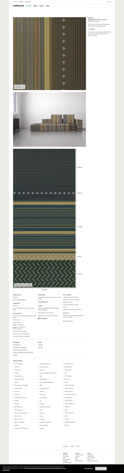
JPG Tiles (40, 347)
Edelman (21, 1)
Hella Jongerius (21, 299)
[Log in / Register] (107, 1)
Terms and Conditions (75, 315)
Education (65, 454)
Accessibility (90, 454)
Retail (76, 457)
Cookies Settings (88, 468)
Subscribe (65, 461)
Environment (66, 456)
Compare (92, 29)
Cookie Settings (91, 457)
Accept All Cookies (101, 468)
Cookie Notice (90, 456)
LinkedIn (72, 446)
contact (90, 33)
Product (28, 6)
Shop (47, 6)
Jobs (64, 457)
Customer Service (79, 454)
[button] (28, 7)
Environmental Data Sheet (20, 350)
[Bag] (109, 1)
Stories (41, 6)
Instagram (65, 446)
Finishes (15, 355)
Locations (77, 456)
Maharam (15, 1)
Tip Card (40, 345)
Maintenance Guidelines (20, 347)
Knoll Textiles (28, 1)
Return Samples (66, 459)
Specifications (17, 345)
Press (76, 459)
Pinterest (78, 446)
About (35, 6)
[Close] (121, 468)
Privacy (89, 459)
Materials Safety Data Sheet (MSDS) (23, 352)
